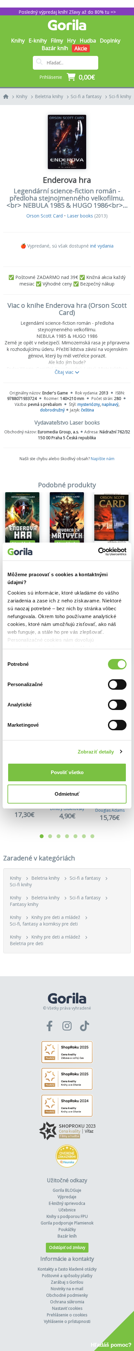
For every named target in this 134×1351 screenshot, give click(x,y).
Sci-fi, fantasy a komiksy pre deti (44, 924)
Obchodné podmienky (67, 1295)
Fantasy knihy (24, 904)
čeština (87, 410)
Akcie (80, 48)
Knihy (21, 96)
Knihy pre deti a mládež (55, 917)
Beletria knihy (49, 96)
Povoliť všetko (67, 772)
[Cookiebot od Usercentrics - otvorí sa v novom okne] (98, 551)
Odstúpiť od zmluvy (67, 1247)
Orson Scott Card (44, 216)
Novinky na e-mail (67, 1288)
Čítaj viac (65, 372)
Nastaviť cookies (67, 1308)
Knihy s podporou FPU (67, 1216)
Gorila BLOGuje (67, 1190)
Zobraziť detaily (96, 751)
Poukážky (67, 1229)
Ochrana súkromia (67, 1302)
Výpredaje (67, 1197)
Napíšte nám (102, 458)
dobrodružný (52, 410)
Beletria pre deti (26, 943)
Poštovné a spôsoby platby (67, 1275)
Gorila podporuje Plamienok (67, 1223)
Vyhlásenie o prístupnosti (67, 1321)
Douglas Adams (110, 810)
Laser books (80, 216)
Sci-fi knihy (120, 96)
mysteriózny (88, 404)
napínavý (110, 404)
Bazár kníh (55, 48)
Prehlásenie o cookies (67, 1315)
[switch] (117, 684)
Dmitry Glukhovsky (67, 808)
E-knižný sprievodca (67, 1203)
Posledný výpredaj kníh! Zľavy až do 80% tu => (67, 12)
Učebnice (67, 1210)
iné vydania (102, 246)
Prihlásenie (50, 77)
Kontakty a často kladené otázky (67, 1269)
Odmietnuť (67, 794)
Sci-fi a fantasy (86, 96)
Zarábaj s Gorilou (67, 1282)
